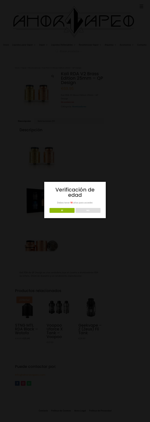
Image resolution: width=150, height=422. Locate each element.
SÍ (62, 210)
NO (88, 210)
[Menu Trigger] (141, 6)
